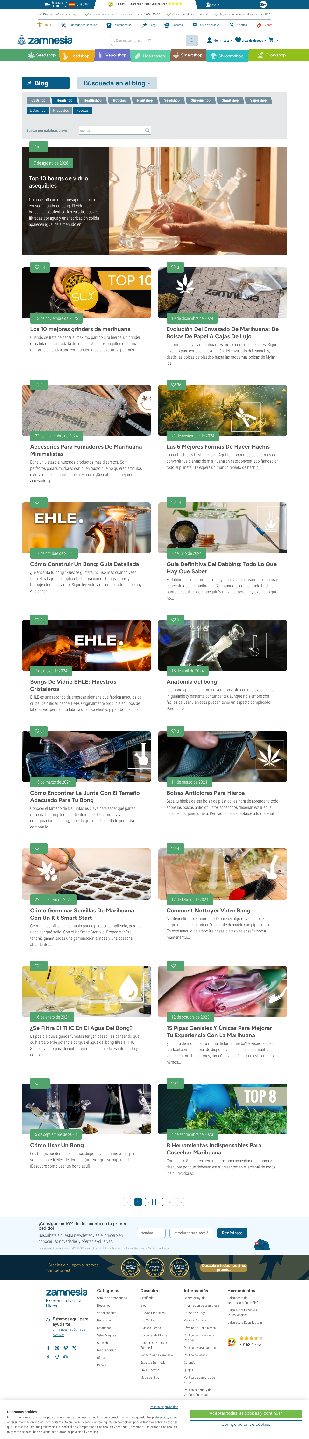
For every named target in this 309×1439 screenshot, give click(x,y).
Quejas (188, 1370)
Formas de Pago (195, 1313)
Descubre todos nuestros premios (224, 1268)
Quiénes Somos (150, 1328)
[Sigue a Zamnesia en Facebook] (48, 1348)
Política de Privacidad (114, 1248)
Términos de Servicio (145, 1248)
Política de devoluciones (200, 1347)
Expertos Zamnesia (153, 1362)
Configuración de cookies (245, 1424)
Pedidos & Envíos (195, 1320)
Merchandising (106, 1350)
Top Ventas (147, 1320)
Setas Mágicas (106, 1335)
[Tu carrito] (275, 40)
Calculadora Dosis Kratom (244, 1322)
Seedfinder (147, 1298)
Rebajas (102, 1365)
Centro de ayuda (194, 1298)
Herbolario (104, 1320)
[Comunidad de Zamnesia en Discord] (65, 1356)
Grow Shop (104, 1343)
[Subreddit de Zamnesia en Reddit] (57, 1356)
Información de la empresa (201, 1305)
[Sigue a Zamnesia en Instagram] (57, 1348)
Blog (143, 1305)
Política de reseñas (196, 1355)
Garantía (189, 1362)
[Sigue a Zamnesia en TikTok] (48, 1356)
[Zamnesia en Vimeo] (65, 1348)
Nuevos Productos (152, 1313)
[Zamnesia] (60, 40)
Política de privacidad (164, 1407)
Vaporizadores (106, 1313)
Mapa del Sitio (149, 1377)
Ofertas (101, 1358)
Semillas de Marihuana (112, 1298)
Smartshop (104, 1328)
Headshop (104, 1305)
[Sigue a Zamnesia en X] (74, 1348)
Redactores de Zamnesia (156, 1355)
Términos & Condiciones (200, 1328)
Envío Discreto (149, 1370)
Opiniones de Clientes (154, 1335)
